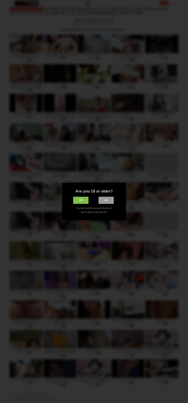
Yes (81, 200)
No (106, 200)
